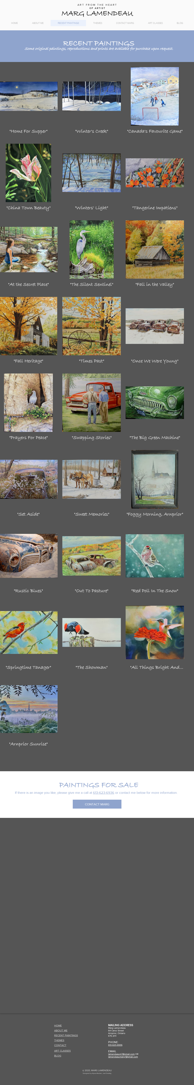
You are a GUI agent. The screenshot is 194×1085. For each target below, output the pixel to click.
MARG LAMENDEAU (97, 13)
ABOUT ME (60, 1030)
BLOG (57, 1055)
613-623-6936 (103, 793)
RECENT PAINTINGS (66, 1035)
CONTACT (60, 1045)
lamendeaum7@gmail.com (121, 1054)
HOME (58, 1025)
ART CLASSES (62, 1050)
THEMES (59, 1040)
